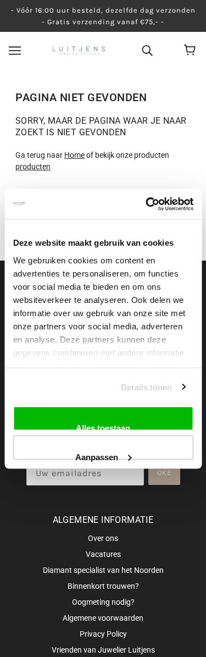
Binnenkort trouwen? (103, 586)
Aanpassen (96, 456)
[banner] (79, 50)
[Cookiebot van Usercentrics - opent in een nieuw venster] (146, 204)
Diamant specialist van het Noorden (103, 570)
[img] (147, 50)
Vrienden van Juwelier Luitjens (103, 649)
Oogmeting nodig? (103, 602)
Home (74, 155)
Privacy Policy (103, 634)
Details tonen (146, 386)
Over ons (103, 538)
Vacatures (103, 554)
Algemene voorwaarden (103, 618)
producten (33, 166)
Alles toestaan (103, 427)
